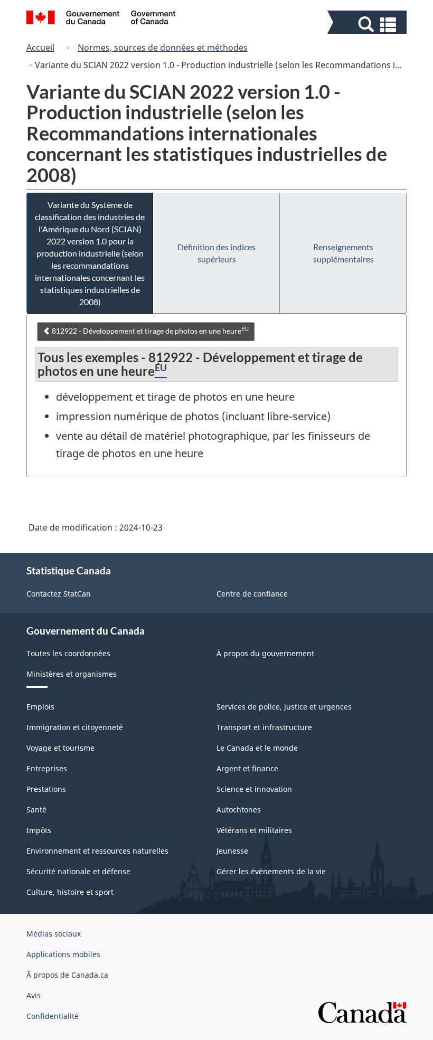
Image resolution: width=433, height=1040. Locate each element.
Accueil (40, 47)
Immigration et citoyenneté (74, 727)
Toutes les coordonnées (68, 653)
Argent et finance (247, 768)
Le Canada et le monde (257, 748)
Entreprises (46, 768)
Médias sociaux (53, 934)
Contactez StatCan (58, 594)
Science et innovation (254, 789)
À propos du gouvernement (265, 653)
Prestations (46, 789)
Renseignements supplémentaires (343, 253)
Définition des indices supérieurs (216, 253)
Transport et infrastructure (264, 727)
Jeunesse (232, 851)
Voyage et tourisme (60, 748)
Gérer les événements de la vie (271, 871)
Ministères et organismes (71, 674)
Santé (36, 810)
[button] (368, 24)
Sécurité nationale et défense (78, 871)
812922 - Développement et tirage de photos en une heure (149, 330)
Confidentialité (52, 1016)
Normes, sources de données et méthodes (163, 47)
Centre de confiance (252, 594)
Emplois (40, 707)
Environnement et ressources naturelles (97, 851)
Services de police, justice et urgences (284, 707)
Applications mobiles (63, 954)
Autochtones (238, 810)
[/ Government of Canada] (101, 19)
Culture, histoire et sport (70, 892)
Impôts (38, 830)
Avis (33, 995)
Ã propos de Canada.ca (67, 975)
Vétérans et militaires (254, 830)
